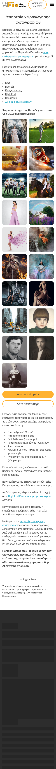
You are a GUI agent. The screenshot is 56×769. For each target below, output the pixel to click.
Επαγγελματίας (13, 90)
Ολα (7, 83)
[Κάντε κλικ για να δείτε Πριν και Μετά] (14, 131)
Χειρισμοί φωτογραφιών (18, 101)
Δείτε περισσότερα (28, 404)
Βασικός (9, 86)
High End (10, 94)
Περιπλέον (11, 98)
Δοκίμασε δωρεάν (37, 4)
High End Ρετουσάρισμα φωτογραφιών (29, 496)
